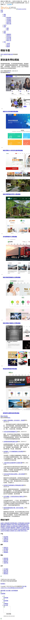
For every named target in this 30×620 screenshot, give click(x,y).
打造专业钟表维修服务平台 (10, 431)
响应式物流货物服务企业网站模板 (11, 277)
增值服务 (5, 552)
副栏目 (17, 526)
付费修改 (5, 603)
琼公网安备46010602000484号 (15, 587)
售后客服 (5, 600)
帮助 (4, 32)
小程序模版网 (14, 590)
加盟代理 (4, 529)
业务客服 (5, 597)
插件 (7, 29)
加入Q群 (5, 550)
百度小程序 (10, 529)
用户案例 (5, 549)
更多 (4, 42)
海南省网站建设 (22, 524)
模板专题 (10, 54)
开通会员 (5, 538)
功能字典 (5, 562)
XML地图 (8, 590)
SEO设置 (12, 526)
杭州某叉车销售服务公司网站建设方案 (13, 485)
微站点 (4, 527)
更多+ (9, 72)
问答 (4, 31)
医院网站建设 (13, 523)
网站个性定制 (4, 416)
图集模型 (13, 527)
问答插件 (15, 529)
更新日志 (5, 547)
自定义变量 (17, 530)
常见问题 (8, 37)
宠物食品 (9, 524)
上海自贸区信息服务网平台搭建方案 (12, 462)
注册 (2, 11)
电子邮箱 (6, 530)
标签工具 (8, 40)
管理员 (22, 530)
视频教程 (8, 34)
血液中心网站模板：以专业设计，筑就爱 (13, 420)
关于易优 (5, 569)
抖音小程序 (14, 524)
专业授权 (8, 20)
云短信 (2, 530)
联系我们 (3, 583)
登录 (2, 10)
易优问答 (5, 558)
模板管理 (21, 526)
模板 (4, 14)
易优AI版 (8, 23)
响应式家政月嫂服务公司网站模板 (11, 323)
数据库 (25, 529)
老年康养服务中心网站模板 (10, 236)
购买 (4, 16)
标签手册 (5, 559)
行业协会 (8, 526)
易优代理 (8, 22)
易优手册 (8, 39)
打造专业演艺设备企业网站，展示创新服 (13, 474)
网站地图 (3, 590)
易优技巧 (8, 35)
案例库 (8, 46)
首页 (2, 54)
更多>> (26, 530)
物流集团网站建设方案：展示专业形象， (13, 507)
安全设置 (20, 529)
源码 (7, 28)
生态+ (4, 25)
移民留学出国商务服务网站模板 (11, 413)
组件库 (8, 45)
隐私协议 (5, 573)
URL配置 (23, 527)
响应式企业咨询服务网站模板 (10, 111)
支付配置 (11, 530)
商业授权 (8, 17)
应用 (4, 26)
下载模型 (18, 527)
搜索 (28, 529)
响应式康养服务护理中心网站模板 (11, 194)
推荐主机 (5, 541)
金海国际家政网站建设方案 (10, 441)
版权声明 (5, 572)
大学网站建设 (20, 523)
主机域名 (8, 19)
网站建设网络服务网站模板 (10, 368)
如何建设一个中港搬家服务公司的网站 (13, 451)
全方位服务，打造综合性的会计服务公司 (13, 496)
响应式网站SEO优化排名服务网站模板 (13, 150)
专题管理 (5, 54)
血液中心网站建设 (5, 523)
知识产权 (5, 570)
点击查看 (9, 4)
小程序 (8, 43)
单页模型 (8, 527)
